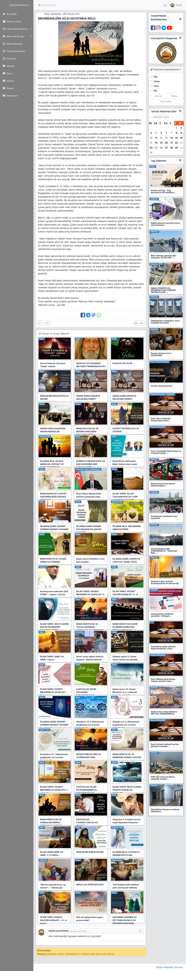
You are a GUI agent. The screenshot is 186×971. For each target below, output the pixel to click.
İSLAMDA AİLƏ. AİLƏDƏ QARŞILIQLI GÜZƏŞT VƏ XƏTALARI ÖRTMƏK (52, 464)
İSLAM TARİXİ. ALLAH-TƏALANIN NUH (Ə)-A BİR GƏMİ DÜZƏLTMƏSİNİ (125, 496)
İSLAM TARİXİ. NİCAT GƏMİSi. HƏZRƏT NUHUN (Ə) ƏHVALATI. (127, 790)
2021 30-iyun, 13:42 (46, 14)
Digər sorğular (166, 101)
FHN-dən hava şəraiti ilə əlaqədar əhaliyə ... (162, 778)
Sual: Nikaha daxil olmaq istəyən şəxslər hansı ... (163, 680)
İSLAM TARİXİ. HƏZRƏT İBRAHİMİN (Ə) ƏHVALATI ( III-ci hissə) (53, 692)
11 (156, 137)
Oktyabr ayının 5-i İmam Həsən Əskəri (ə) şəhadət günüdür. (124, 659)
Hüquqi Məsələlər (14, 43)
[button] (175, 5)
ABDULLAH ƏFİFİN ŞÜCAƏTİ (90, 884)
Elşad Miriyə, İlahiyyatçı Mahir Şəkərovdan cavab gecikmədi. (124, 464)
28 (171, 147)
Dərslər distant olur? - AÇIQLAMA (162, 354)
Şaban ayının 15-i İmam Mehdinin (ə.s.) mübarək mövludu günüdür (124, 692)
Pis (155, 90)
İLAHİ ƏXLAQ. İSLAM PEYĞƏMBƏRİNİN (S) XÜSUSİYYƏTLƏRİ (86, 790)
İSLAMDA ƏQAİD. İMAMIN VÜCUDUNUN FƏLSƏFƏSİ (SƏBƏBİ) (88, 529)
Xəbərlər (10, 66)
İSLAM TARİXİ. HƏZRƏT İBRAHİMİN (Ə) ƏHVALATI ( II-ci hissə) (90, 594)
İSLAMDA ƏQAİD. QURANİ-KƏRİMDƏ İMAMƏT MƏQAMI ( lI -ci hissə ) (54, 529)
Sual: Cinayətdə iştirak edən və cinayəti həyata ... (166, 452)
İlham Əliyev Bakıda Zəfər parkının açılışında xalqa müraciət (88, 496)
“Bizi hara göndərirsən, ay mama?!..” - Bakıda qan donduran (53, 887)
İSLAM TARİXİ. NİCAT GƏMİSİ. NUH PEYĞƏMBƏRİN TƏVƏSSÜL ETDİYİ (54, 627)
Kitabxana (11, 58)
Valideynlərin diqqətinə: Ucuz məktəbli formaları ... (165, 321)
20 (166, 142)
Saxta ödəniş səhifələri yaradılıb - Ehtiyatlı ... (162, 615)
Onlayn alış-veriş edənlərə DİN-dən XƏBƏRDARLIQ (164, 712)
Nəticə (174, 96)
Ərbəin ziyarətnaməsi (161, 386)
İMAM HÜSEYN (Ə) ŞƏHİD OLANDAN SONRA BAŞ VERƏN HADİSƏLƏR (125, 627)
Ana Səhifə (11, 14)
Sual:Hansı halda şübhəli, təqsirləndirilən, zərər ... (163, 647)
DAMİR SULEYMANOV (59, 931)
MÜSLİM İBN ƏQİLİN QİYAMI (89, 852)
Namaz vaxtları (13, 21)
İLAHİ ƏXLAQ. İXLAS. (122, 363)
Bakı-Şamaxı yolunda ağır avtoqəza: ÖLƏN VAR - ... (163, 256)
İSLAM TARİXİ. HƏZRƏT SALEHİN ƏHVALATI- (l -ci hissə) (125, 594)
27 (166, 147)
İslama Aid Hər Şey (15, 36)
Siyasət (9, 88)
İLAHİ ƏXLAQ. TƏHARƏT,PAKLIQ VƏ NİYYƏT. (87, 822)
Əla (155, 76)
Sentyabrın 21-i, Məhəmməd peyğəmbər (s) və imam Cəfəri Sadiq (54, 757)
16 (181, 137)
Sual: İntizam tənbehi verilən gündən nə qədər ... (165, 745)
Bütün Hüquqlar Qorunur (170, 967)
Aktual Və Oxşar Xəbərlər (55, 333)
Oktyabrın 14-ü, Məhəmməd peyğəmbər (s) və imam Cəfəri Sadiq (90, 724)
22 (176, 142)
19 (161, 142)
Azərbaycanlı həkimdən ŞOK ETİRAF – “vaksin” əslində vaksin (54, 594)
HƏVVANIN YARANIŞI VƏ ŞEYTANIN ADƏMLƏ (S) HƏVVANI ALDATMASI (124, 920)
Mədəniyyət (12, 95)
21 (171, 142)
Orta (156, 86)
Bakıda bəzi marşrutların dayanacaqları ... (163, 484)
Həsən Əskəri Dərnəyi (17, 29)
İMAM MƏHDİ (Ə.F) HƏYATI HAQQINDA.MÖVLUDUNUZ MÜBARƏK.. (53, 496)
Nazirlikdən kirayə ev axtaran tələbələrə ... (165, 810)
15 (176, 137)
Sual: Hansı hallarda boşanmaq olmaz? (160, 419)
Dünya (9, 73)
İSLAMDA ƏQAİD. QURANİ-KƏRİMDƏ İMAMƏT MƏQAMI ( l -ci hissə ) (54, 724)
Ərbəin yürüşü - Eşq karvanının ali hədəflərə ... (163, 191)
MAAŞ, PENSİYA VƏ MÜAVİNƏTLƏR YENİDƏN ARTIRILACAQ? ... (163, 290)
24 (151, 147)
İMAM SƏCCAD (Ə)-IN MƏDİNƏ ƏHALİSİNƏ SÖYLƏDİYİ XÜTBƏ (87, 431)
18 (156, 142)
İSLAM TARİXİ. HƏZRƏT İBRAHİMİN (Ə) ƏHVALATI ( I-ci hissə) (54, 790)
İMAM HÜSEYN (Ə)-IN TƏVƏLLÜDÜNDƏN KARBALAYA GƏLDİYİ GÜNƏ (90, 627)
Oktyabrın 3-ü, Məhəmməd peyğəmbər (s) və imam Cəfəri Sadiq (125, 724)
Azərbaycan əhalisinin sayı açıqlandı (164, 517)
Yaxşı (157, 81)
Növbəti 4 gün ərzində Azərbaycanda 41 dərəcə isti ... (166, 582)
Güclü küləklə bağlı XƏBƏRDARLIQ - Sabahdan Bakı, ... (164, 550)
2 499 (140, 323)
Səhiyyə (10, 81)
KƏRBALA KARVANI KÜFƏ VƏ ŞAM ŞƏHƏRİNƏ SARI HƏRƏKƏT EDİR (90, 464)
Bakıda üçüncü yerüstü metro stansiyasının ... (165, 224)
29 (176, 147)
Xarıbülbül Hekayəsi (15, 51)
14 (171, 137)
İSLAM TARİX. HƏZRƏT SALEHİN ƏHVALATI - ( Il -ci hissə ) (53, 920)
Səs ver (158, 96)
